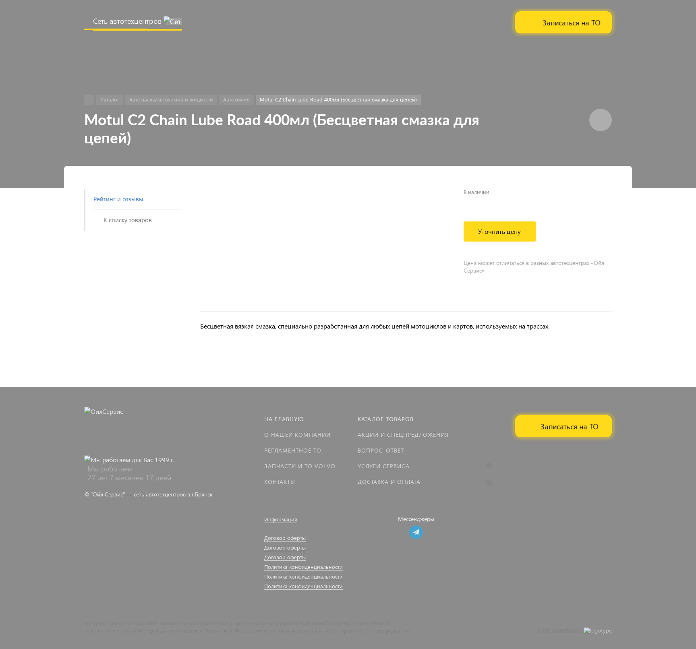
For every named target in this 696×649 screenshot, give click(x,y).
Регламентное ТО (292, 450)
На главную (284, 419)
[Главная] (89, 100)
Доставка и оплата (389, 482)
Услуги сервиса (384, 466)
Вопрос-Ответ (381, 450)
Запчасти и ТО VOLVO (300, 466)
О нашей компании (297, 434)
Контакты (279, 482)
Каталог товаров (386, 419)
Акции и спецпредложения (403, 434)
